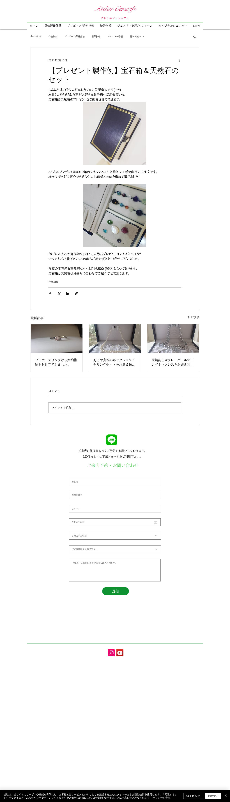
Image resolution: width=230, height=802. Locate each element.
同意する (213, 796)
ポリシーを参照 (161, 797)
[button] (135, 25)
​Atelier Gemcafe (115, 8)
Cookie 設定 (193, 796)
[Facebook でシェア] (50, 293)
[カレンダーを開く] (155, 522)
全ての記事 (36, 36)
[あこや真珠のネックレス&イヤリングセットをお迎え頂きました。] (115, 338)
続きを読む (135, 36)
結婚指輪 (96, 36)
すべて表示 (193, 317)
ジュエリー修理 (115, 36)
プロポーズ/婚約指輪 (74, 36)
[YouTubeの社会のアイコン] (119, 652)
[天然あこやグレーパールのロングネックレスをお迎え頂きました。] (173, 338)
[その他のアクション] (179, 60)
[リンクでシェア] (76, 293)
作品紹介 (53, 36)
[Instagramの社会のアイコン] (111, 652)
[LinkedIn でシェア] (67, 293)
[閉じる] (226, 796)
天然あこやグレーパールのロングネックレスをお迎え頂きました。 (172, 362)
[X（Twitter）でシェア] (59, 293)
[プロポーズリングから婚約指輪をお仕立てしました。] (56, 338)
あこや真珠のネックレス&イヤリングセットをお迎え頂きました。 (114, 362)
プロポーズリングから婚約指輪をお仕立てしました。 (56, 362)
